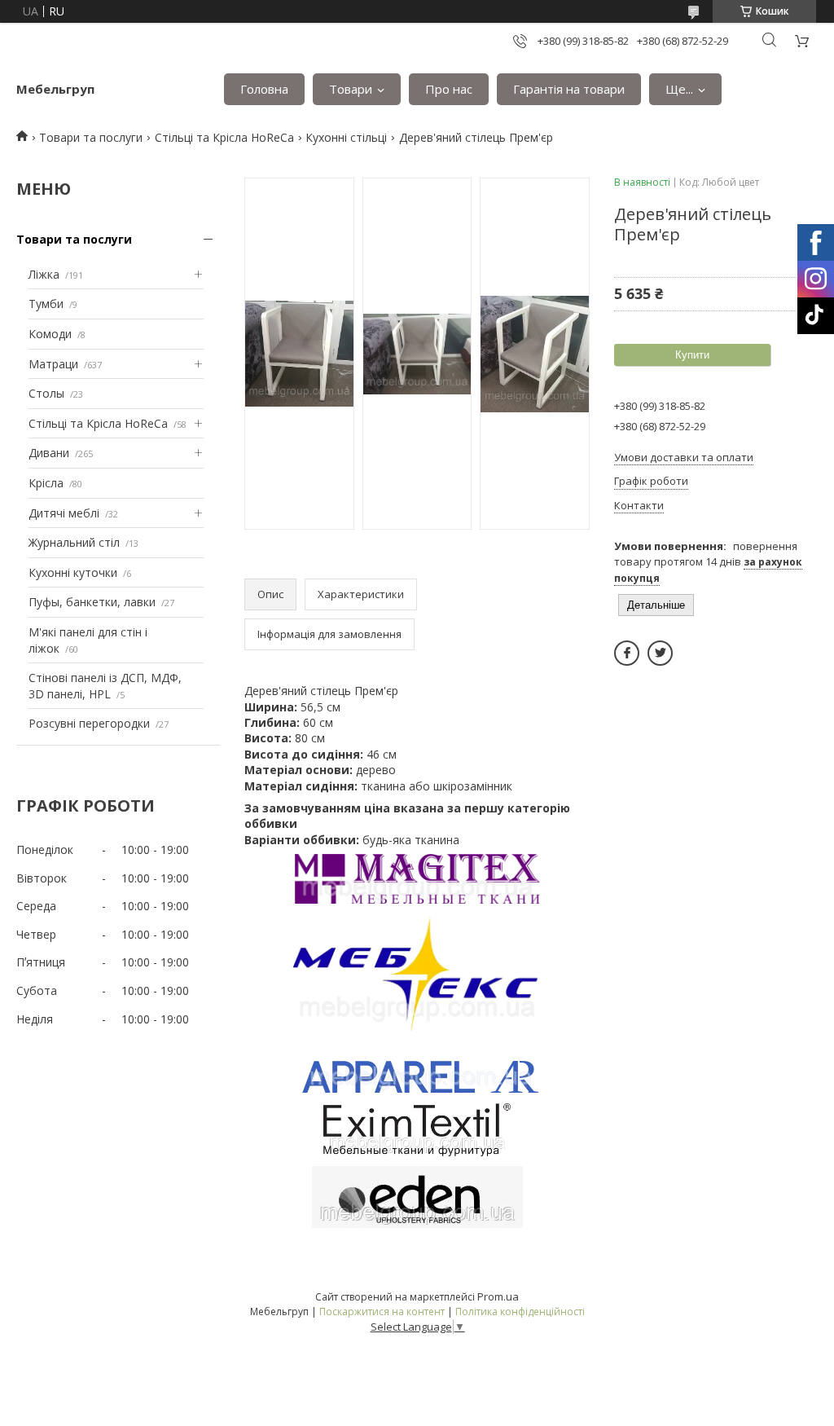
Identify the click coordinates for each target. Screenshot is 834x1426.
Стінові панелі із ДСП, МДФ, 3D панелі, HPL (105, 686)
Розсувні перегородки (89, 723)
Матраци (53, 364)
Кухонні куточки (73, 572)
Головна (264, 89)
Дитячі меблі (64, 513)
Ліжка (44, 274)
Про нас (448, 89)
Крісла (46, 483)
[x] (660, 653)
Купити (692, 355)
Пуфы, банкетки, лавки (92, 602)
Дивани (49, 452)
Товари (350, 89)
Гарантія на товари (569, 89)
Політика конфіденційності (520, 1311)
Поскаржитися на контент (382, 1311)
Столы (46, 393)
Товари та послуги (91, 137)
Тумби (46, 303)
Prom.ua (498, 1296)
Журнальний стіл (74, 542)
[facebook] (626, 653)
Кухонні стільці (346, 137)
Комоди (50, 333)
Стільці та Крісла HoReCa (224, 137)
